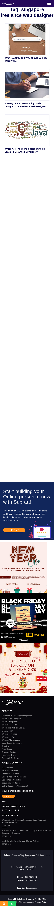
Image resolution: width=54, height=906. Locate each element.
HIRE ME (14, 530)
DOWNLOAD (8, 796)
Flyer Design (7, 749)
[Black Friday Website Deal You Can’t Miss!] (23, 618)
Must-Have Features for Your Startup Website (20, 841)
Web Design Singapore (11, 719)
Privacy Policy (41, 902)
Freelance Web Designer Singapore (17, 716)
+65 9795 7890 (30, 877)
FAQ (4, 801)
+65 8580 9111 (32, 880)
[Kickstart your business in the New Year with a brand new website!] (23, 567)
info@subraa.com (29, 888)
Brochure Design (9, 752)
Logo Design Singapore (12, 743)
